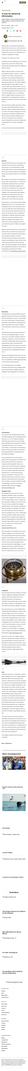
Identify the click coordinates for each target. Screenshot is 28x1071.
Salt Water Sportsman (6, 1044)
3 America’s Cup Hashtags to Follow (12, 877)
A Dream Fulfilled (7, 852)
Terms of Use (4, 1006)
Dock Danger (6, 828)
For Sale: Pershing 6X (9, 952)
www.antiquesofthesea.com (9, 527)
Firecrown (7, 1063)
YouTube (3, 1029)
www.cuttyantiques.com (15, 633)
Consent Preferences (5, 1012)
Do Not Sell (3, 1014)
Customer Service (5, 997)
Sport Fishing (4, 1046)
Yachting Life (8, 743)
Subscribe (3, 990)
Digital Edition (4, 995)
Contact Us (3, 1008)
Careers (2, 1010)
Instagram (3, 1025)
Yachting (3, 1050)
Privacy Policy (4, 1004)
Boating (3, 1037)
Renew (2, 993)
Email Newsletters (5, 1020)
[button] (7, 31)
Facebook (3, 1023)
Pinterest (3, 1027)
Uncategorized (6, 10)
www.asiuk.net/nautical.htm (18, 251)
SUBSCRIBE (22, 2)
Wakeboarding (4, 1048)
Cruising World (4, 1039)
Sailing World (4, 1042)
